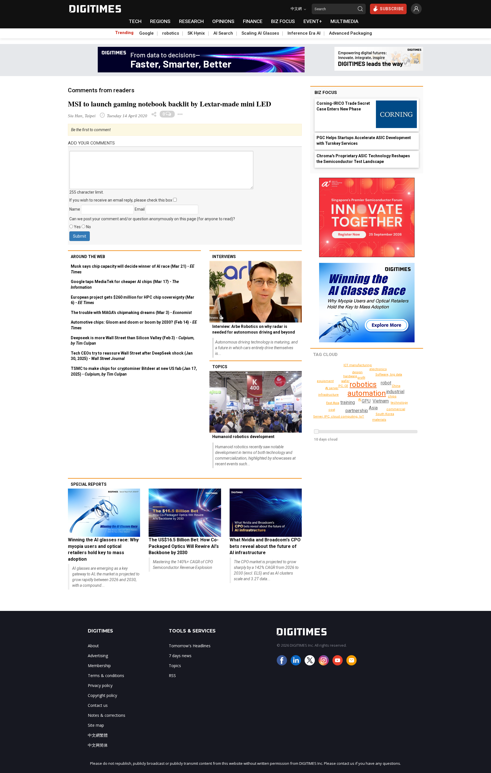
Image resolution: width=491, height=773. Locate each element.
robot (386, 383)
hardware (350, 376)
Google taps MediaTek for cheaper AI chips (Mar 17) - (125, 284)
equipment (325, 381)
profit (361, 378)
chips (392, 396)
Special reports (89, 484)
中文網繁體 (98, 735)
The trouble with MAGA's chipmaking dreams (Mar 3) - (131, 312)
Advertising (98, 655)
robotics (170, 33)
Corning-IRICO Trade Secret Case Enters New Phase (343, 106)
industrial (395, 391)
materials (379, 420)
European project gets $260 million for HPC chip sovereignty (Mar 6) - (132, 300)
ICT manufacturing (358, 365)
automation (367, 393)
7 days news (180, 655)
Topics (219, 366)
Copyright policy (102, 695)
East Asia (332, 403)
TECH (135, 21)
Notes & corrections (106, 715)
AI (359, 399)
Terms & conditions (106, 675)
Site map (96, 725)
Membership (99, 665)
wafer (345, 381)
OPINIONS (223, 21)
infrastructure (328, 395)
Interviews (224, 256)
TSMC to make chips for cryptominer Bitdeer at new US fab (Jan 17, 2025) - (134, 371)
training (347, 402)
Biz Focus (326, 92)
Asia (373, 407)
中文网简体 (98, 745)
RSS (172, 675)
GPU (366, 401)
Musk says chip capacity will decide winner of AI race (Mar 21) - (132, 269)
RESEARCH (191, 21)
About (93, 645)
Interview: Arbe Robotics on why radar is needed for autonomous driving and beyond (253, 329)
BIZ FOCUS (283, 21)
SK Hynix (196, 33)
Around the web (88, 256)
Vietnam (381, 401)
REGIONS (160, 21)
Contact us (98, 705)
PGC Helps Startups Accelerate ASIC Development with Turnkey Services (364, 140)
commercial (395, 409)
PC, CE (343, 386)
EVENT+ (312, 21)
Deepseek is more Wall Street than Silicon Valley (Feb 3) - (132, 341)
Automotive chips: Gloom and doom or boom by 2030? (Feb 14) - (134, 325)
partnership (357, 410)
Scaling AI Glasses (260, 33)
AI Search (223, 33)
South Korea (385, 414)
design (357, 372)
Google (146, 33)
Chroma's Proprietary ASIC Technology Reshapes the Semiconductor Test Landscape (363, 159)
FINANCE (253, 21)
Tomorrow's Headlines (190, 645)
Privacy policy (100, 685)
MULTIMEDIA (344, 21)
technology (399, 403)
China (396, 386)
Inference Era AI (304, 33)
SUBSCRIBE (392, 9)
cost (331, 410)
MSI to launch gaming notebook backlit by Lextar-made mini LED (169, 104)
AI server (331, 388)
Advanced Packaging (350, 33)
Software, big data (388, 374)
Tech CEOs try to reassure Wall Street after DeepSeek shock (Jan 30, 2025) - (132, 356)
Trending (124, 32)
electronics (378, 369)
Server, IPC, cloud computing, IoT (338, 416)
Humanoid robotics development (243, 436)
